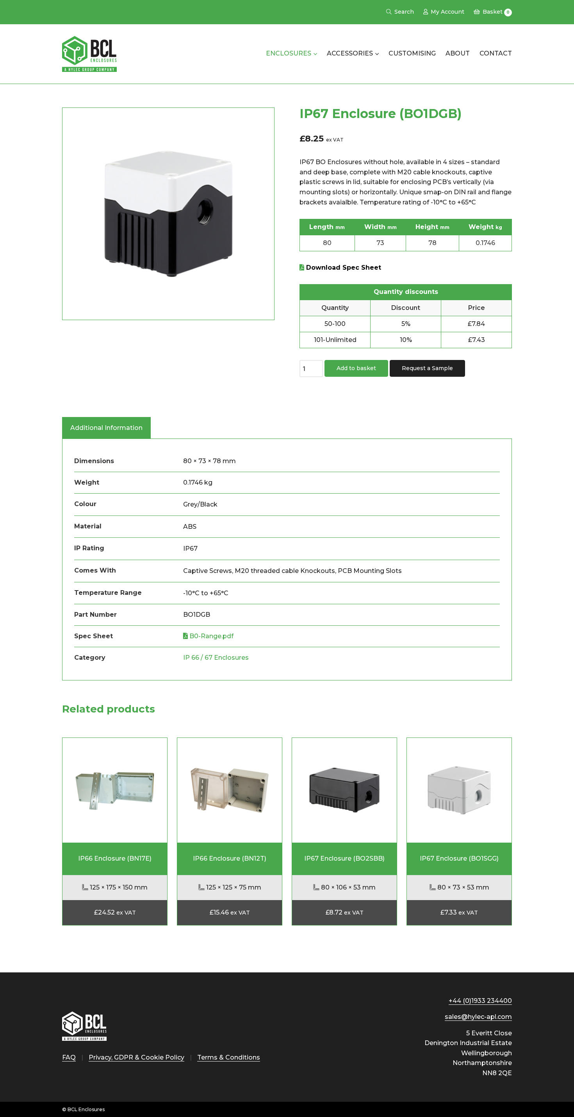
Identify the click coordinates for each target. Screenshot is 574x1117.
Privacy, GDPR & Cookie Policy (136, 1057)
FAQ (69, 1057)
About (458, 53)
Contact (496, 53)
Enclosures (288, 53)
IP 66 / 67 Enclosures (216, 657)
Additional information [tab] (106, 427)
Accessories (350, 53)
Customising (412, 53)
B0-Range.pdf (211, 636)
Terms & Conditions (228, 1057)
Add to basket (356, 368)
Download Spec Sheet (342, 267)
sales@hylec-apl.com (478, 1016)
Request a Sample (427, 368)
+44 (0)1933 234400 (480, 1000)
